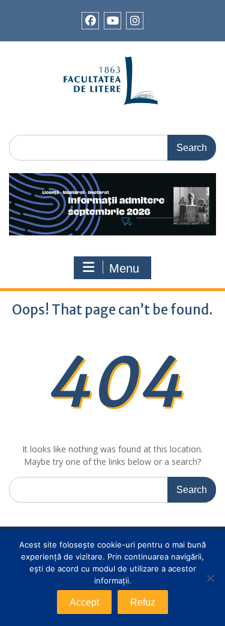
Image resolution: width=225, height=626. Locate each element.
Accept (84, 602)
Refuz (142, 602)
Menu (124, 268)
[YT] (112, 20)
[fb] (90, 20)
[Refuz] (210, 578)
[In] (134, 20)
